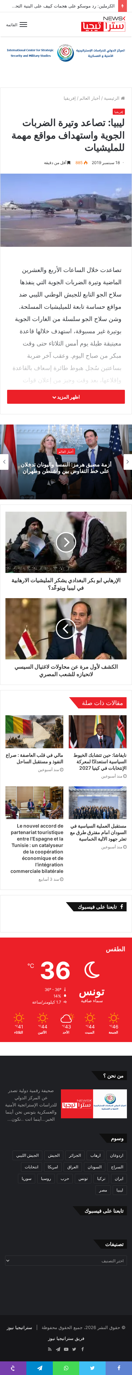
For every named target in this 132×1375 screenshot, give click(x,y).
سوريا (26, 1178)
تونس (83, 1178)
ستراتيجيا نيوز (19, 1327)
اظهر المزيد (68, 397)
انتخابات (31, 1166)
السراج (117, 1166)
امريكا (53, 1166)
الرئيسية (112, 98)
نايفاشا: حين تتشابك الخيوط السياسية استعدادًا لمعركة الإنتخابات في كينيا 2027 (100, 761)
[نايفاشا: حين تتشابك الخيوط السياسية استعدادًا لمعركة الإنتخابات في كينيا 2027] (98, 731)
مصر (103, 1190)
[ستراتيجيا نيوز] (103, 24)
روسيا (46, 1178)
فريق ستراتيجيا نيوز (66, 1338)
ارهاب (95, 1155)
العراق (72, 1166)
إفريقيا (70, 98)
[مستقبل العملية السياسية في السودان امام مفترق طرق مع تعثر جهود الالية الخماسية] (98, 802)
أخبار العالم (90, 98)
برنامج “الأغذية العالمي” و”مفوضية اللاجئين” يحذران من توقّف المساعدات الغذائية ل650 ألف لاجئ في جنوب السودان (66, 467)
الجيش (54, 1155)
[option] (66, 462)
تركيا (101, 1178)
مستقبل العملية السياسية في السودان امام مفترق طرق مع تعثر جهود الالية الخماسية (98, 832)
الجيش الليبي (27, 1155)
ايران (119, 1178)
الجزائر (75, 1155)
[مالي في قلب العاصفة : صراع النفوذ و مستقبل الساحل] (34, 731)
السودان (95, 1166)
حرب (65, 1178)
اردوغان (116, 1155)
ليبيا (119, 1190)
